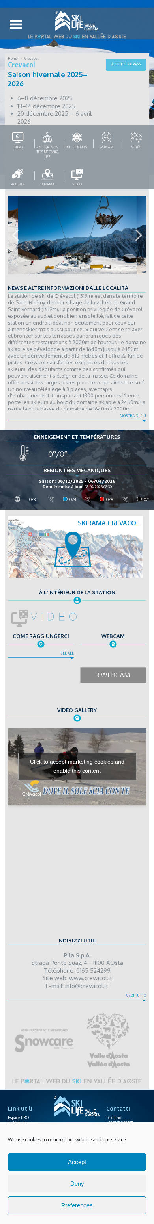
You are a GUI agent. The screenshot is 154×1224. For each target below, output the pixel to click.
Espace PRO (18, 1117)
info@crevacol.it (86, 986)
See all (67, 653)
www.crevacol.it (90, 978)
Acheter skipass (126, 64)
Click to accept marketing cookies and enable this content (77, 766)
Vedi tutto (136, 995)
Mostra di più (133, 416)
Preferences (77, 1205)
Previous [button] (15, 235)
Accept (77, 1162)
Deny (77, 1183)
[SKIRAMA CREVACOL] (75, 576)
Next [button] (138, 235)
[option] (77, 235)
